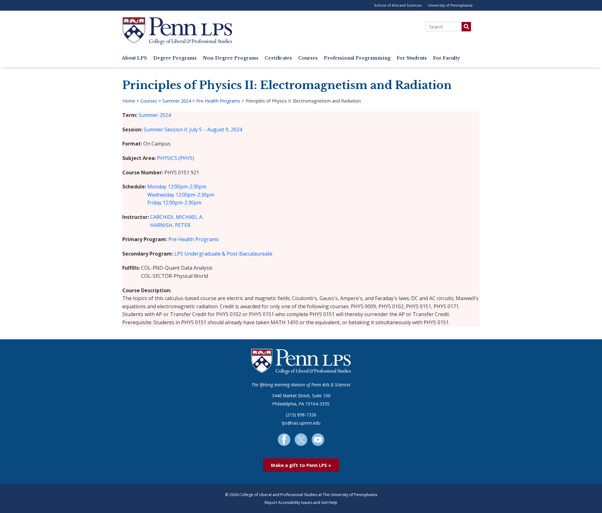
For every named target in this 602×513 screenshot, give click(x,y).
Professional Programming (357, 58)
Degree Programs (175, 58)
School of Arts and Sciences (398, 5)
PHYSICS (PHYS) (175, 158)
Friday (154, 202)
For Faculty (446, 58)
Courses (308, 58)
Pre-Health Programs (218, 101)
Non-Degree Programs (230, 58)
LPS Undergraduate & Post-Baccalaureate (223, 253)
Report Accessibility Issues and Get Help (301, 502)
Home (128, 101)
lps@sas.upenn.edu (301, 423)
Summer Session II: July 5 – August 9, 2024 (193, 129)
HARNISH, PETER (170, 225)
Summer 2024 (176, 101)
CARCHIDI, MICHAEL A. (176, 217)
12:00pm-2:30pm (187, 186)
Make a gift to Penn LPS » (301, 465)
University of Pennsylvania (450, 5)
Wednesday (160, 194)
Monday (156, 186)
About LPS (134, 58)
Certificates (278, 58)
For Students (412, 58)
